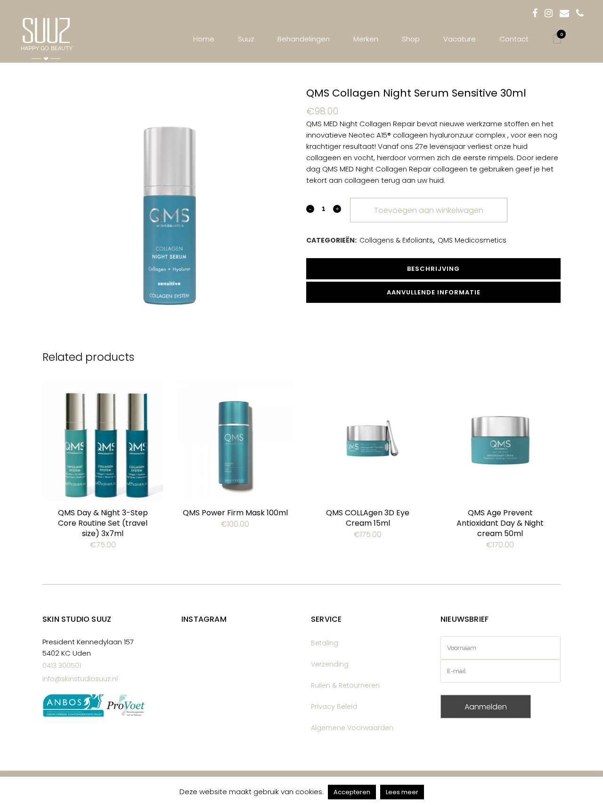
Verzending (330, 664)
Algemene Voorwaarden (352, 727)
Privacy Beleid (334, 706)
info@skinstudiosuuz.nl (80, 678)
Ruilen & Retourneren (345, 685)
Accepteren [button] (352, 792)
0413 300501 (61, 665)
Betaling (324, 643)
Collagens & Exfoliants (396, 240)
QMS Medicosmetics (472, 240)
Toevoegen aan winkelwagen (428, 210)
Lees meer (402, 792)
